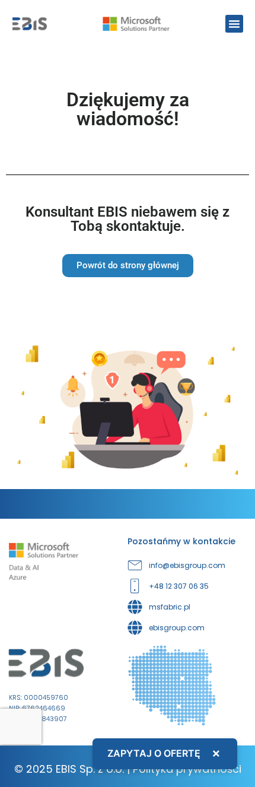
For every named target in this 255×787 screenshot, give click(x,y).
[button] (234, 24)
